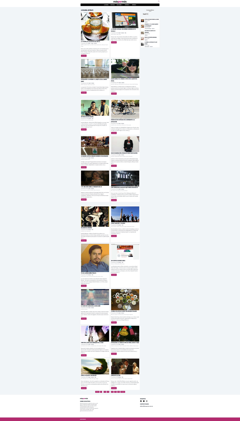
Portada (112, 4)
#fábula (91, 378)
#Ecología (84, 378)
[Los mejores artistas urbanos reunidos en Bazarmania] (95, 145)
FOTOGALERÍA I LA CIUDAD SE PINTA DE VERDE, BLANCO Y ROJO (125, 342)
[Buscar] (159, 1)
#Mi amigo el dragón (95, 378)
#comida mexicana (121, 314)
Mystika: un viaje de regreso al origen (152, 19)
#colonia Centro (99, 44)
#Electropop (117, 84)
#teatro (126, 190)
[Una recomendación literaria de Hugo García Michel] (125, 144)
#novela (127, 156)
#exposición (86, 84)
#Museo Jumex (90, 84)
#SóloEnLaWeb (117, 263)
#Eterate (115, 34)
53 (104, 391)
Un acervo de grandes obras (118, 260)
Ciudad (92, 43)
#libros (121, 156)
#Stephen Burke (130, 378)
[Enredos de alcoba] (125, 366)
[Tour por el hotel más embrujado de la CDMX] (95, 334)
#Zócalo (134, 345)
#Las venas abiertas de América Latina (92, 276)
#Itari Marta (123, 190)
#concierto (113, 84)
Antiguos (122, 391)
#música (131, 84)
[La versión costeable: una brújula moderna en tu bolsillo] (125, 20)
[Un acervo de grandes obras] (125, 252)
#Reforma (131, 345)
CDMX (89, 43)
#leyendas (85, 309)
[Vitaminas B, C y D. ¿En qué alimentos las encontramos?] (142, 26)
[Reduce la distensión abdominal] (142, 38)
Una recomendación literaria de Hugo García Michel (124, 153)
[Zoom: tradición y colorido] (125, 214)
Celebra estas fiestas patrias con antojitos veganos (124, 311)
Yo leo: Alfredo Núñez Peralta (88, 273)
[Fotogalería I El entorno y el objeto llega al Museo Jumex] (95, 68)
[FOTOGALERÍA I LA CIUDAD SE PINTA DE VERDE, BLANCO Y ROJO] (125, 334)
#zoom (94, 84)
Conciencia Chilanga (148, 28)
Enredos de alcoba (115, 375)
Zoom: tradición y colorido (118, 223)
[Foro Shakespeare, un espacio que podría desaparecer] (125, 178)
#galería (125, 226)
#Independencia (129, 226)
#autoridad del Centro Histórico (86, 345)
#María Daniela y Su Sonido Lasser (124, 84)
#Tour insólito (104, 345)
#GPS (118, 34)
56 (112, 391)
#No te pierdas (99, 345)
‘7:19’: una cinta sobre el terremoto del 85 (91, 187)
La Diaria (106, 4)
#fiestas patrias (122, 226)
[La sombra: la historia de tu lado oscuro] (142, 44)
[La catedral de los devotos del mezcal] (95, 26)
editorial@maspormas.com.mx (146, 406)
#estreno (87, 378)
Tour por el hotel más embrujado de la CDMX (92, 342)
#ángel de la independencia (115, 345)
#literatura (124, 156)
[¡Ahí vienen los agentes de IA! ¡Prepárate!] (142, 32)
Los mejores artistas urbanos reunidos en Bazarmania (94, 156)
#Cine (82, 378)
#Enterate (103, 44)
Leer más (84, 55)
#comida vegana (126, 314)
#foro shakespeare (118, 190)
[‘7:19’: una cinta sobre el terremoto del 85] (95, 178)
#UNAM (121, 263)
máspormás (83, 419)
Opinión (127, 4)
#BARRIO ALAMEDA (84, 44)
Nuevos (97, 391)
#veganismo (131, 314)
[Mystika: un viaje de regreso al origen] (142, 20)
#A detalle (82, 159)
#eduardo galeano (83, 276)
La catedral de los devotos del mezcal (90, 41)
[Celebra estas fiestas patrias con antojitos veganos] (125, 299)
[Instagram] (147, 401)
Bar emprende (147, 46)
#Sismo (95, 190)
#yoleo (99, 276)
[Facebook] (141, 401)
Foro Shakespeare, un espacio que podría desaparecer (124, 187)
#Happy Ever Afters (121, 378)
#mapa (120, 34)
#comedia (116, 378)
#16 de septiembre (114, 226)
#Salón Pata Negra (135, 84)
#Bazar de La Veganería (114, 314)
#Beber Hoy (89, 44)
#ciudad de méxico (87, 159)
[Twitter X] (144, 401)
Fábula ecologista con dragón (88, 375)
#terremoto (98, 190)
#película (126, 378)
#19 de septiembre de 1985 (85, 190)
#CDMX (92, 44)
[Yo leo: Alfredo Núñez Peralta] (95, 258)
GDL (125, 32)
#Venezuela (130, 156)
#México (128, 345)
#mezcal (107, 44)
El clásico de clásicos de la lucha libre (90, 306)
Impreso (134, 4)
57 (115, 391)
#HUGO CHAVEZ (117, 156)
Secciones (119, 4)
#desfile (118, 226)
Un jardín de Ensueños (86, 228)
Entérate (95, 43)
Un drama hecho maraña (87, 117)
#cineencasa (113, 378)
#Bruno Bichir (113, 190)
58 (118, 391)
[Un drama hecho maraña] (95, 108)
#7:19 (90, 190)
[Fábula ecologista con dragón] (95, 366)
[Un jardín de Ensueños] (95, 216)
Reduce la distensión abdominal (151, 37)
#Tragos (82, 46)
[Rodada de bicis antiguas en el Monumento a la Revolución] (125, 109)
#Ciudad (95, 44)
